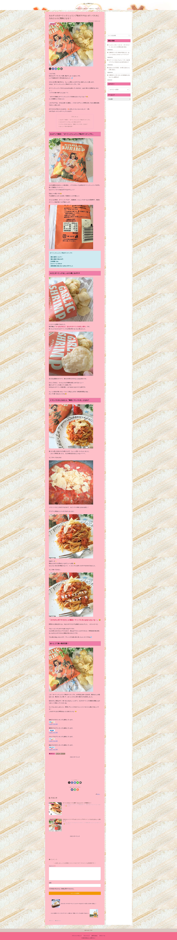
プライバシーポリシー (77, 935)
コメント (52, 866)
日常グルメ (52, 753)
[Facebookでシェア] (53, 69)
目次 (73, 116)
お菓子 (58, 753)
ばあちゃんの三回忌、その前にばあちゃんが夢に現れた (119, 68)
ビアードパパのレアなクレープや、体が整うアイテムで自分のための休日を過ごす (119, 61)
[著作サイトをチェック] (72, 789)
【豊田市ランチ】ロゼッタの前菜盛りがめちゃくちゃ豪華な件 (119, 76)
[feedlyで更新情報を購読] (75, 789)
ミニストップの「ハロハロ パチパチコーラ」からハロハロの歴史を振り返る (119, 46)
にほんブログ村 (53, 724)
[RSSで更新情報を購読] (77, 789)
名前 (50, 882)
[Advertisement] (75, 767)
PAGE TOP (89, 930)
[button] (61, 69)
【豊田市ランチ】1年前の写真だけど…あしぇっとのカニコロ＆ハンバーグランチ (119, 53)
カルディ (63, 753)
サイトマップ (86, 935)
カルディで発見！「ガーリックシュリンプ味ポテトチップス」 (75, 119)
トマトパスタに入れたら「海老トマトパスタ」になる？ (74, 124)
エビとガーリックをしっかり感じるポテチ (70, 122)
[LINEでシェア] (58, 69)
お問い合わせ (94, 935)
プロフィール (102, 935)
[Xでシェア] (50, 69)
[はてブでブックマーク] (56, 69)
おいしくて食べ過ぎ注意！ (66, 126)
